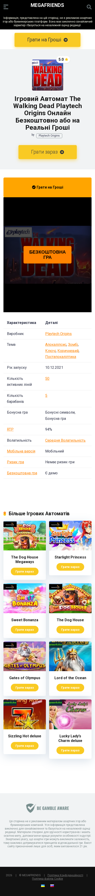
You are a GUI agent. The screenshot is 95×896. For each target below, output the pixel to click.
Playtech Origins (49, 135)
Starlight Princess (70, 557)
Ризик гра (15, 462)
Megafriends (47, 5)
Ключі (50, 351)
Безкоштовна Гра (47, 254)
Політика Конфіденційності (65, 875)
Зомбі (73, 344)
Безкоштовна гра (22, 473)
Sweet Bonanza (24, 620)
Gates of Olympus (24, 678)
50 (47, 378)
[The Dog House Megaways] (24, 549)
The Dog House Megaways (24, 559)
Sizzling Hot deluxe (24, 736)
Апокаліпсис (55, 344)
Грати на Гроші (49, 187)
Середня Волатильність (65, 440)
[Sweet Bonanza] (24, 612)
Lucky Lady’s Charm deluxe (70, 738)
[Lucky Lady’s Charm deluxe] (70, 728)
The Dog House (70, 620)
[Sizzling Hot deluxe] (24, 728)
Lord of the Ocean (70, 678)
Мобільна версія (21, 451)
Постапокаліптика (60, 357)
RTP (10, 429)
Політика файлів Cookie (47, 878)
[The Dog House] (70, 612)
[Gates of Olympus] (24, 670)
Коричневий (68, 351)
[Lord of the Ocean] (70, 670)
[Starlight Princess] (70, 549)
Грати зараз (45, 152)
